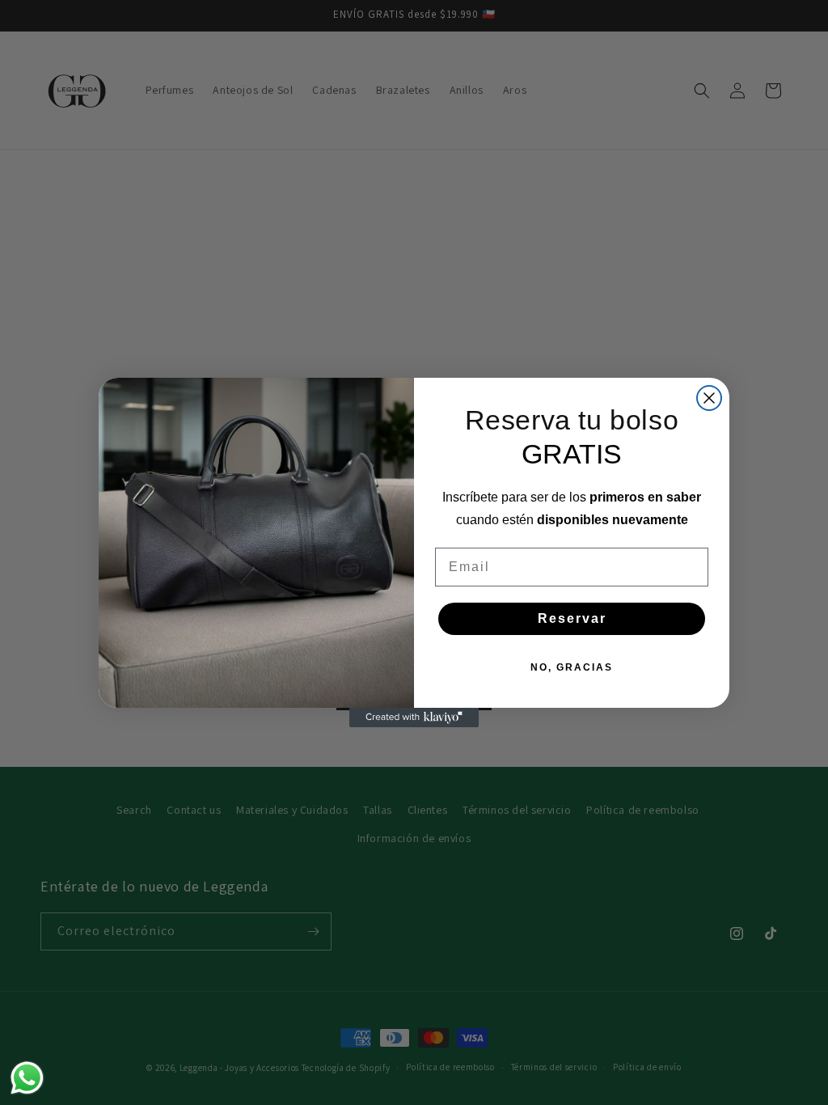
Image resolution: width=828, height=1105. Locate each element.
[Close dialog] (709, 398)
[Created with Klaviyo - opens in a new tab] (414, 717)
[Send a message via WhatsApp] (27, 1078)
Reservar (572, 618)
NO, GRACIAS (571, 667)
